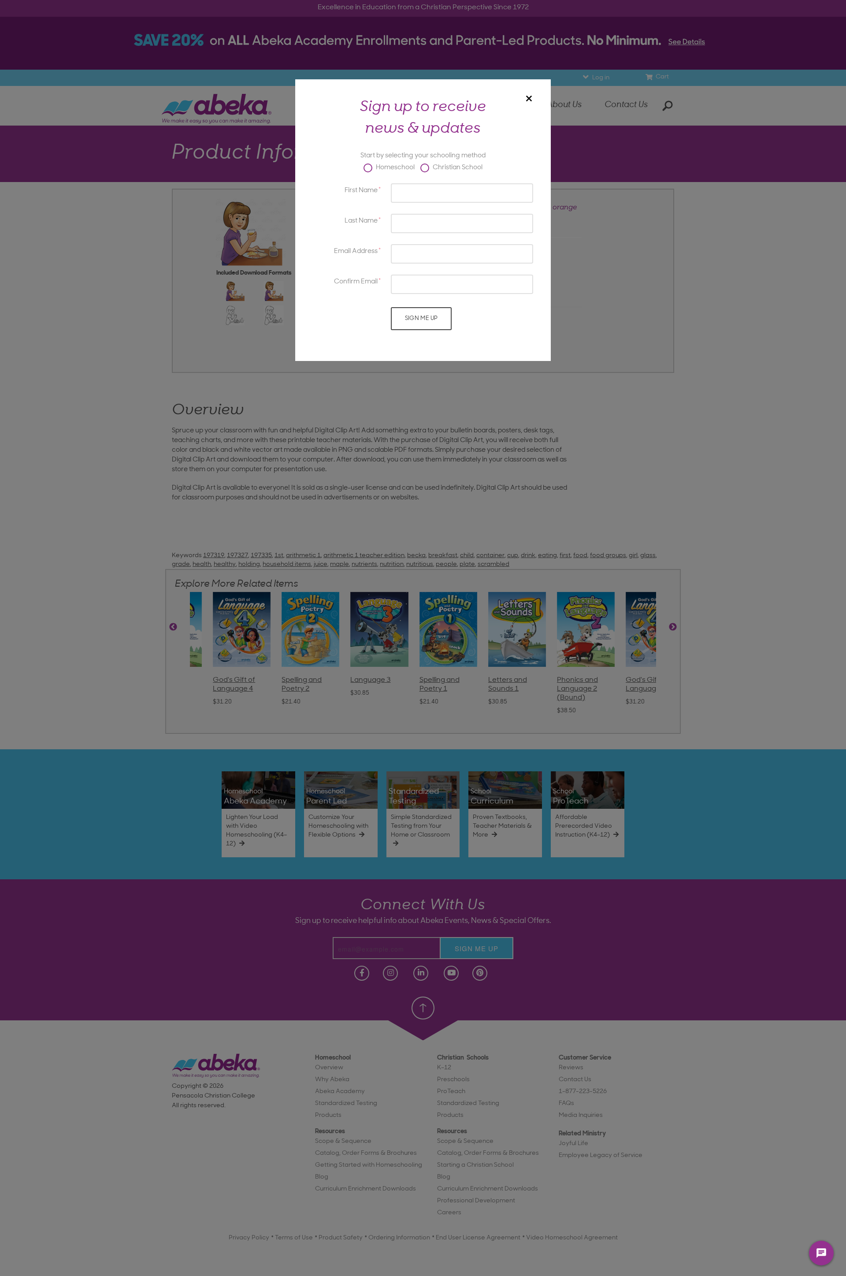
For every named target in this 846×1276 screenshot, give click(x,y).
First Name (361, 190)
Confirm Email (356, 282)
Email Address (356, 251)
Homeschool (395, 167)
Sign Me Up (421, 318)
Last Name (361, 221)
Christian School (456, 167)
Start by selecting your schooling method (423, 156)
